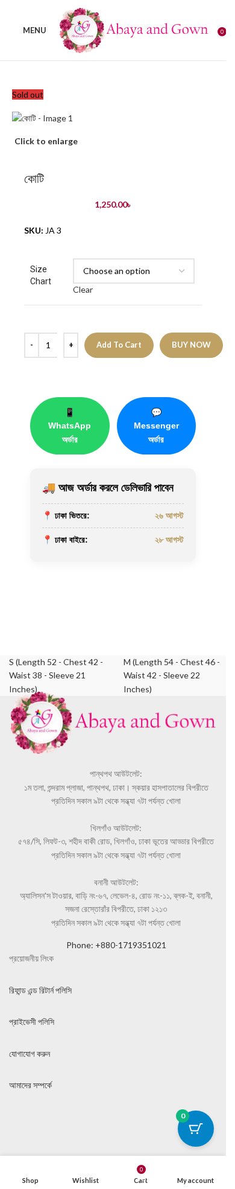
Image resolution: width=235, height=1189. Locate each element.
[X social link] (51, 1122)
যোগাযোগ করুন (29, 1053)
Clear (83, 289)
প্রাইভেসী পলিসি (31, 1021)
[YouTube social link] (111, 1122)
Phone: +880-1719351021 (116, 945)
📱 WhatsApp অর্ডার (69, 425)
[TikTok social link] (172, 1122)
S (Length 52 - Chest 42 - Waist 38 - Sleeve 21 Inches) (56, 675)
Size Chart (40, 275)
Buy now (191, 344)
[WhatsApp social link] (142, 1122)
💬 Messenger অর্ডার (156, 425)
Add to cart (119, 344)
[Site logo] (133, 29)
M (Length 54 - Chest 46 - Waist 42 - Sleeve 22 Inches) (172, 675)
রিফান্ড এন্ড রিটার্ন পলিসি (40, 990)
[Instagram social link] (81, 1122)
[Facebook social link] (21, 1122)
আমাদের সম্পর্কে (30, 1085)
